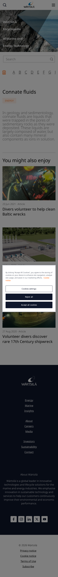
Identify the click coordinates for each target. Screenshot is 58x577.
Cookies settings (29, 289)
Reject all (29, 297)
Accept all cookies (29, 305)
